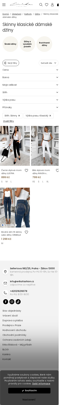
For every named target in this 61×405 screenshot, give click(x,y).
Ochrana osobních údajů (17, 339)
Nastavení (29, 399)
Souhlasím (31, 390)
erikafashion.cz (5, 301)
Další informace (41, 383)
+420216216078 (18, 291)
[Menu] (4, 4)
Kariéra (6, 354)
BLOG (6, 349)
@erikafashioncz (18, 301)
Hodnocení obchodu (14, 330)
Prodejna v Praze (12, 325)
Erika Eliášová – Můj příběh (17, 344)
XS (33, 181)
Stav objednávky (12, 310)
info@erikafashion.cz (22, 281)
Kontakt (7, 359)
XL (47, 181)
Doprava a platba (13, 320)
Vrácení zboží (10, 315)
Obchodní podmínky (14, 335)
